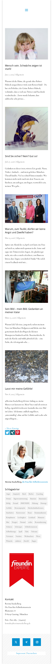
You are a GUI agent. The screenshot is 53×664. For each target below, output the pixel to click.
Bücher (31, 494)
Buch (24, 494)
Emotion (33, 499)
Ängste (34, 541)
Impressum (20, 653)
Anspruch (16, 494)
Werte (38, 536)
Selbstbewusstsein (31, 527)
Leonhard (32, 517)
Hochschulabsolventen (35, 508)
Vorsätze (19, 536)
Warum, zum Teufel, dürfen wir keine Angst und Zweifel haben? (25, 230)
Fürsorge (44, 503)
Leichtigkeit (22, 517)
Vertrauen (9, 536)
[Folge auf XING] (26, 642)
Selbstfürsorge (11, 531)
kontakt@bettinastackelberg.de (17, 623)
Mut (7, 522)
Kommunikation (40, 513)
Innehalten (10, 513)
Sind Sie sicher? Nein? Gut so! (21, 156)
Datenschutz (31, 653)
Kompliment (10, 517)
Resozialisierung (40, 522)
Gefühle (9, 508)
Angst (8, 494)
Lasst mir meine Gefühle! (19, 388)
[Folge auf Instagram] (37, 642)
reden (30, 522)
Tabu (26, 531)
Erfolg (8, 503)
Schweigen (18, 527)
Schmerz (9, 527)
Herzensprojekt (20, 508)
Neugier (14, 522)
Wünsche (9, 541)
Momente (41, 517)
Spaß (20, 531)
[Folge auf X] (16, 642)
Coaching (39, 494)
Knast (30, 513)
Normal (22, 522)
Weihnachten (28, 536)
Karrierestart (20, 513)
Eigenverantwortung (20, 499)
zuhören (18, 541)
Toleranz (34, 531)
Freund (15, 503)
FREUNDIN (25, 503)
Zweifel (26, 541)
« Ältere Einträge (12, 428)
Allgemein (19, 74)
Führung (35, 503)
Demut (8, 499)
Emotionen (42, 499)
